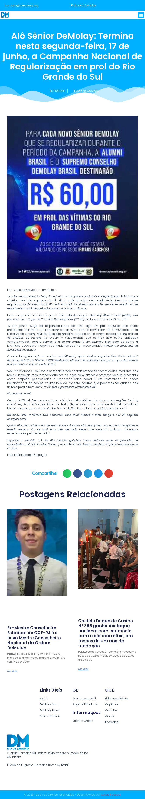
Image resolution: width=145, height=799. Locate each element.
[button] (141, 15)
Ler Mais (12, 671)
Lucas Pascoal (111, 795)
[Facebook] (129, 5)
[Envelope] (23, 777)
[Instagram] (139, 5)
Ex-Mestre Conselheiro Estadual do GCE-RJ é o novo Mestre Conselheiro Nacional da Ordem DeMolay (34, 638)
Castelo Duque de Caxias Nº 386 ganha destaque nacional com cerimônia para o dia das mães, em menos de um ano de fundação (105, 633)
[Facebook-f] (9, 777)
